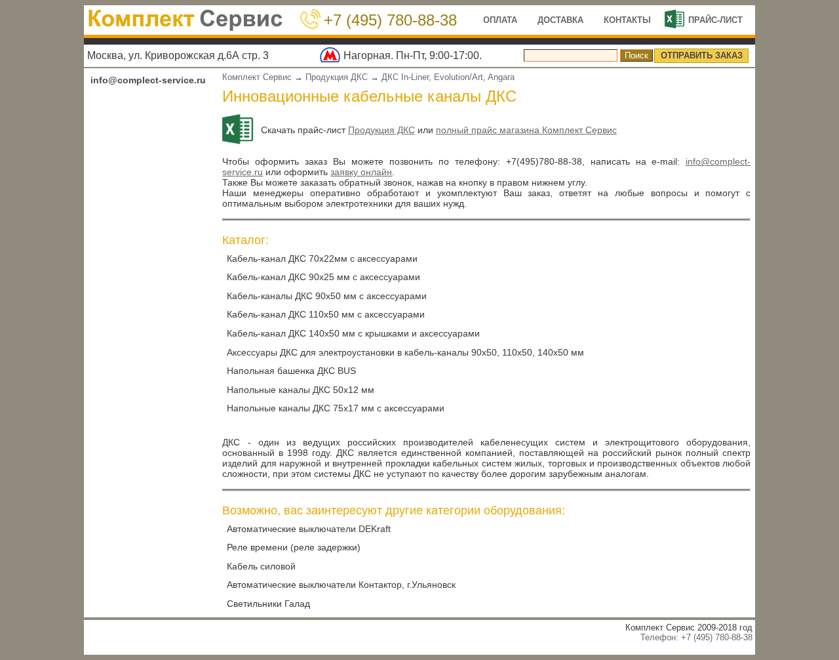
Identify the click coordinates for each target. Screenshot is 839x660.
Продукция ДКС (336, 77)
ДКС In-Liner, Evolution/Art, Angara (448, 77)
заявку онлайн (361, 172)
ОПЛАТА (500, 20)
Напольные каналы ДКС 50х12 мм (300, 389)
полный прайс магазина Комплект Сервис (526, 130)
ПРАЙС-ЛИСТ (715, 20)
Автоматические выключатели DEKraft (309, 529)
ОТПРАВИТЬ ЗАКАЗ (702, 55)
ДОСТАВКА (560, 20)
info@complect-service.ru (148, 80)
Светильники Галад (268, 603)
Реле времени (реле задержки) (294, 547)
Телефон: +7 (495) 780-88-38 (696, 637)
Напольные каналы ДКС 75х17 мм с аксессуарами (335, 408)
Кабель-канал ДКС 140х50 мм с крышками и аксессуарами (353, 333)
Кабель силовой (261, 566)
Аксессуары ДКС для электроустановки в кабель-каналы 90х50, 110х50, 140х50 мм (405, 352)
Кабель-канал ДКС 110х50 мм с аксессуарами (326, 314)
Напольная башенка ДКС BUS (291, 370)
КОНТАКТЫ (627, 20)
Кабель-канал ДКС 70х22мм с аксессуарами (322, 258)
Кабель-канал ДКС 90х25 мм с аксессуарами (323, 277)
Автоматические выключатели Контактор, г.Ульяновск (341, 584)
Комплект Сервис (257, 77)
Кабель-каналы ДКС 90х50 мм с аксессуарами (327, 296)
